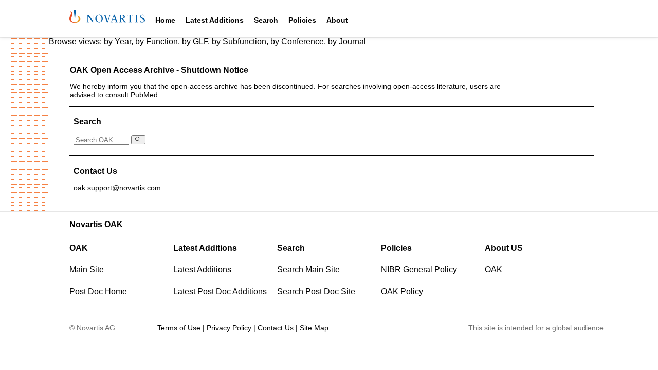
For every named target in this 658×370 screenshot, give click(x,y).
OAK (493, 269)
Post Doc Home (98, 291)
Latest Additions (215, 20)
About (337, 20)
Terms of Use (178, 328)
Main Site (86, 269)
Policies (302, 20)
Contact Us (276, 328)
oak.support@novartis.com (117, 188)
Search (266, 20)
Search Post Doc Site (316, 291)
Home (165, 20)
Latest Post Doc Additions (220, 291)
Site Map (314, 328)
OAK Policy (402, 291)
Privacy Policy (229, 328)
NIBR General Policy (419, 269)
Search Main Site (308, 269)
